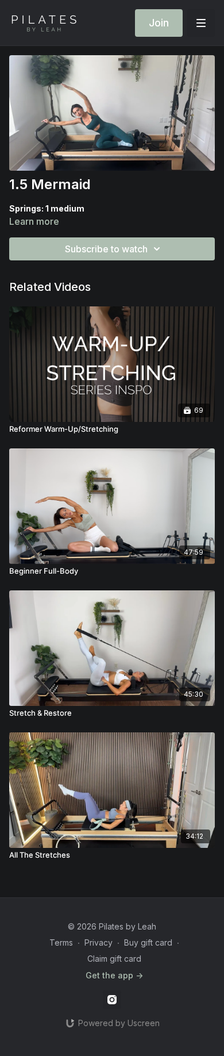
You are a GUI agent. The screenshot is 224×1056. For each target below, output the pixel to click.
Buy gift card (148, 942)
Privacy (98, 942)
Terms (61, 942)
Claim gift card (114, 958)
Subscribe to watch (106, 249)
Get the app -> (114, 975)
